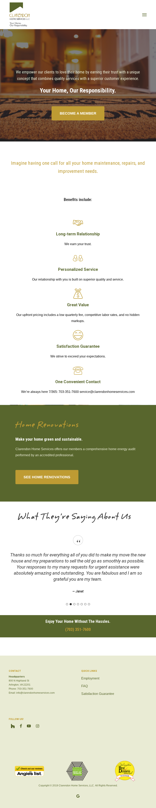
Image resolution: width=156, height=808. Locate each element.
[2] (71, 604)
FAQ (84, 686)
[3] (74, 604)
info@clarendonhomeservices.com (35, 692)
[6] (85, 604)
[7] (89, 604)
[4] (78, 604)
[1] (67, 604)
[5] (82, 604)
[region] (78, 569)
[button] (144, 15)
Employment (90, 678)
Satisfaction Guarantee (97, 693)
